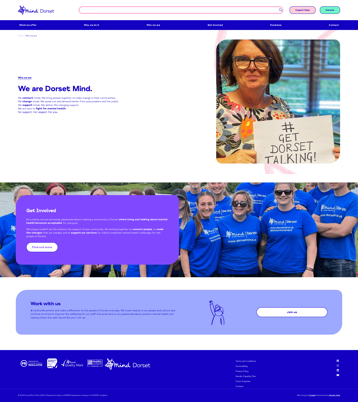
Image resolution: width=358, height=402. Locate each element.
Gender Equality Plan (245, 376)
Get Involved (215, 25)
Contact (334, 25)
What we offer (27, 25)
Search (280, 10)
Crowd (312, 395)
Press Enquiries (242, 381)
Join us (292, 312)
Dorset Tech (334, 395)
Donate (330, 10)
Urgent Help (302, 10)
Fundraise (276, 25)
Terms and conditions (245, 361)
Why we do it (91, 25)
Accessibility (241, 366)
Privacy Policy (242, 371)
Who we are (153, 25)
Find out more (42, 247)
